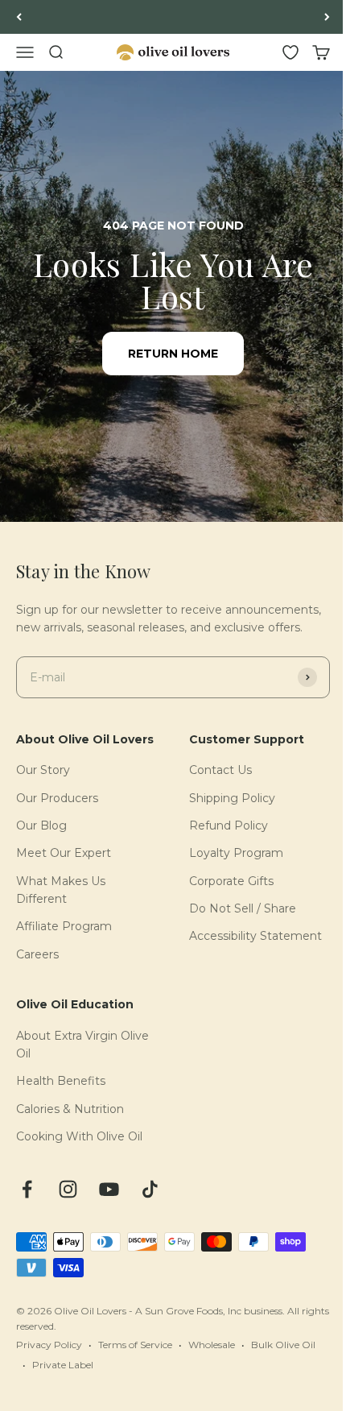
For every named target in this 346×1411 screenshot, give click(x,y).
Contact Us (220, 770)
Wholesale (211, 1345)
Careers (37, 954)
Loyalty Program (236, 853)
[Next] (327, 17)
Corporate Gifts (231, 881)
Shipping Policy (232, 798)
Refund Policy (228, 825)
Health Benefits (60, 1081)
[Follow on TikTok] (150, 1189)
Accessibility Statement (255, 936)
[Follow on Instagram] (68, 1189)
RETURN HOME (173, 353)
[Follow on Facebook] (27, 1189)
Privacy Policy (49, 1345)
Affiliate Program (64, 926)
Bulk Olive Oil (283, 1345)
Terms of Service (135, 1345)
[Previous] (19, 17)
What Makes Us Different (60, 890)
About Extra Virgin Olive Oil (82, 1044)
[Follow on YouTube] (109, 1189)
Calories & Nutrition (70, 1109)
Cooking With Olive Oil (79, 1136)
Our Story (43, 770)
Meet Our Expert (63, 853)
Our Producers (57, 798)
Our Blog (41, 825)
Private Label (62, 1365)
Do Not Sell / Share (242, 908)
